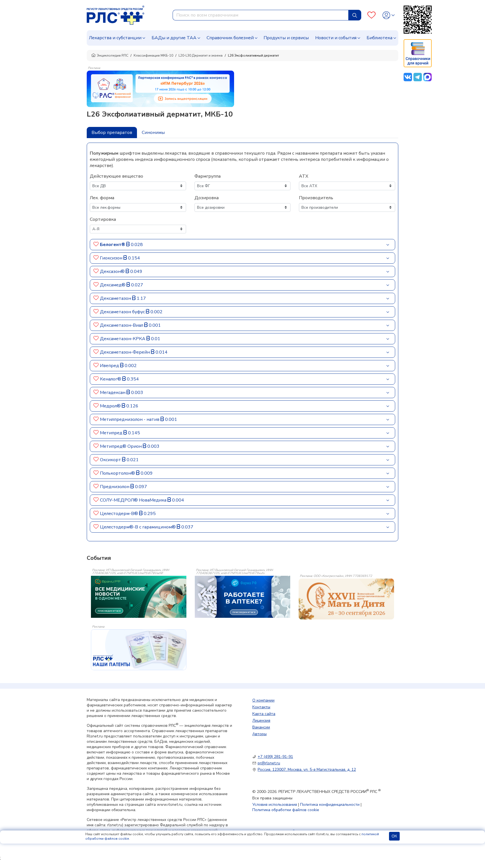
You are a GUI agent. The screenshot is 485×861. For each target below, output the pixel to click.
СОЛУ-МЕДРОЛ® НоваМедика (134, 500)
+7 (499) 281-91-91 (275, 756)
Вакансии (261, 727)
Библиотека (379, 38)
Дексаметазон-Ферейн (125, 352)
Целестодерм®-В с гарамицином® (138, 527)
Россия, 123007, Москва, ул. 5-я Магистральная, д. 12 (307, 769)
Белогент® (113, 245)
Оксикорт (111, 460)
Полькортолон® (118, 473)
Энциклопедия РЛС (112, 55)
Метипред (111, 433)
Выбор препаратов (111, 132)
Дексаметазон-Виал (122, 325)
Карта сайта (263, 713)
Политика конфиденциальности (330, 804)
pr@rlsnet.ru (269, 763)
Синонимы (153, 132)
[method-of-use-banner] (160, 88)
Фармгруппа (208, 176)
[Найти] (354, 15)
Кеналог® (111, 379)
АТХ (303, 176)
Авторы (259, 734)
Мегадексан (113, 392)
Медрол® (111, 406)
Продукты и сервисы (286, 38)
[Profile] (388, 15)
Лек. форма (102, 198)
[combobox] (261, 15)
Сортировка (103, 219)
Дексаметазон (116, 298)
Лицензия (261, 720)
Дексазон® (113, 271)
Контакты (261, 707)
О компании (263, 700)
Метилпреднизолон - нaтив (130, 419)
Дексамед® (113, 285)
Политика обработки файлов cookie (285, 810)
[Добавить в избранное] (96, 245)
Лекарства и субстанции (115, 38)
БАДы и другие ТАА (174, 38)
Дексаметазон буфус (123, 312)
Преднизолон (115, 487)
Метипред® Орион (121, 446)
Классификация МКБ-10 (153, 55)
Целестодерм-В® (119, 513)
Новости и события (335, 38)
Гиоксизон (111, 258)
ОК (394, 836)
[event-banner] (346, 599)
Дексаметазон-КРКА (123, 339)
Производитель (316, 198)
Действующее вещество (116, 176)
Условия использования (274, 804)
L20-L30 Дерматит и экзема (201, 55)
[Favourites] (371, 15)
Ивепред (110, 366)
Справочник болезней (230, 38)
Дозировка (207, 198)
